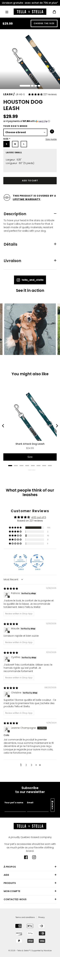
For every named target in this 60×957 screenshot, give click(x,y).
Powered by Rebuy (30, 470)
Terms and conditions (25, 917)
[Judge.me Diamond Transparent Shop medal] (37, 561)
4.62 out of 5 (38, 517)
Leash (8, 94)
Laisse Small (14, 152)
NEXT (53, 805)
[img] (11, 588)
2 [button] (26, 765)
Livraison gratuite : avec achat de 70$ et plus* (30, 2)
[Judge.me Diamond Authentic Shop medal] (20, 561)
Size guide (51, 139)
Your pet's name (13, 802)
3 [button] (31, 765)
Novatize (48, 950)
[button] (35, 94)
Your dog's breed (15, 126)
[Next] (56, 425)
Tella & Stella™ (23, 950)
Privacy (41, 917)
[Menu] (6, 11)
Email (30, 802)
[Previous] (3, 425)
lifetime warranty (26, 199)
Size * (6, 139)
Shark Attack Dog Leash (30, 443)
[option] (30, 3)
